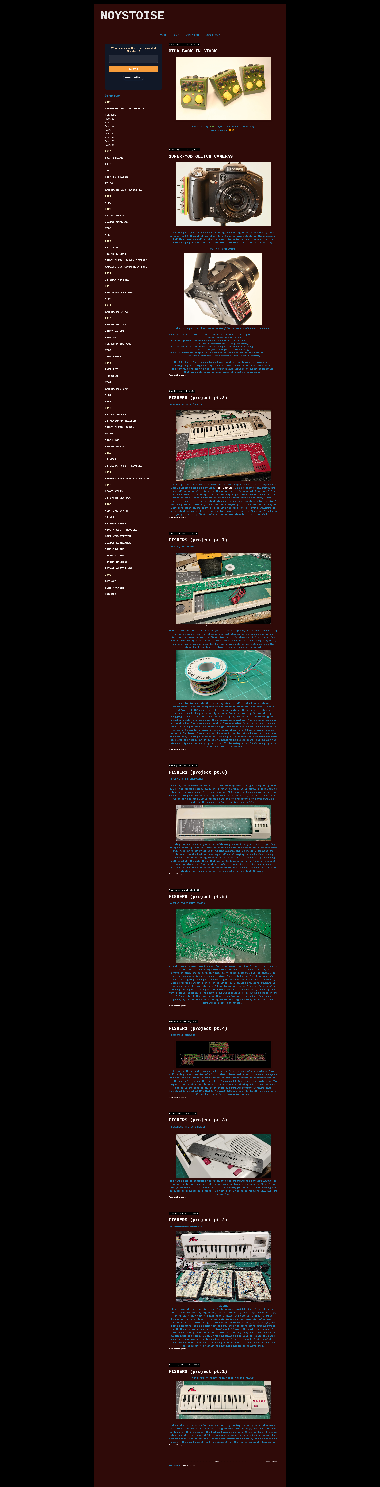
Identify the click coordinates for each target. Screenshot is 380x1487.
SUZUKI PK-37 (114, 215)
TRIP (108, 164)
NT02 (108, 382)
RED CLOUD (112, 376)
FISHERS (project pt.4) (198, 1028)
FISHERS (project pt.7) (198, 540)
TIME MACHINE (114, 587)
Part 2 (109, 122)
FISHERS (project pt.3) (198, 1120)
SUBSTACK (213, 34)
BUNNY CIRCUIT (115, 331)
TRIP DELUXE (114, 157)
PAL (107, 170)
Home (217, 1461)
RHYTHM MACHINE (116, 562)
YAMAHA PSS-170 (116, 388)
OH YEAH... (113, 517)
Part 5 (109, 134)
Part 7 (109, 141)
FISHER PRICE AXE (118, 343)
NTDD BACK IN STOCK (193, 51)
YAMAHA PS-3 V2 (116, 311)
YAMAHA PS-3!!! (116, 446)
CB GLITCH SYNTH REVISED (123, 465)
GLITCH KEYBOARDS (118, 542)
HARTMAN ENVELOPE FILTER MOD (127, 478)
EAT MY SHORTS (115, 414)
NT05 (108, 228)
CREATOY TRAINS (116, 177)
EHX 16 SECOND (115, 254)
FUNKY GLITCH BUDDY (119, 427)
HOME (163, 34)
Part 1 (109, 119)
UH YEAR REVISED (117, 279)
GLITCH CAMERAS (116, 221)
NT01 (108, 395)
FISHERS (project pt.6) (198, 772)
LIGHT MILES (114, 491)
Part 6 (109, 137)
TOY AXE (110, 581)
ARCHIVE (192, 34)
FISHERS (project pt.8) (198, 397)
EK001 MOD (112, 440)
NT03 (108, 350)
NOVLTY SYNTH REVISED (121, 530)
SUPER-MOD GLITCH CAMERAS (201, 156)
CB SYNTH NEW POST (119, 497)
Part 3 (109, 126)
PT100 (109, 183)
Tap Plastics (225, 488)
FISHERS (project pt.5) (198, 896)
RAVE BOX (111, 369)
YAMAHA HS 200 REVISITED (123, 189)
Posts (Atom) (189, 1465)
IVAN (108, 401)
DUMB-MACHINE (114, 549)
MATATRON (111, 247)
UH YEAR (110, 459)
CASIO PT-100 (114, 555)
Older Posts (271, 1461)
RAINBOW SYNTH (115, 523)
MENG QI (110, 337)
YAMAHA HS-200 (115, 324)
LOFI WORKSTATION (118, 536)
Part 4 (109, 130)
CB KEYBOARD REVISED (120, 420)
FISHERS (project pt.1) (198, 1371)
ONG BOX (110, 594)
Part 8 (109, 145)
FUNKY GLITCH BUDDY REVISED (126, 260)
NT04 (108, 298)
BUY (176, 34)
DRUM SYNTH (113, 356)
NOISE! (110, 433)
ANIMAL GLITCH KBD (119, 568)
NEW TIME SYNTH (116, 510)
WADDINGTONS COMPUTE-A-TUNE (126, 266)
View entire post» (177, 375)
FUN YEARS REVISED (119, 292)
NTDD (108, 202)
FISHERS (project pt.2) (198, 1220)
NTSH (108, 234)
